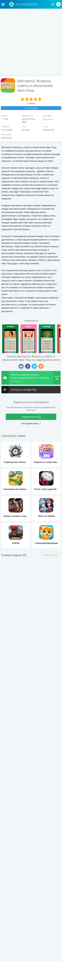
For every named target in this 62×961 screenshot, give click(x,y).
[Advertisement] (31, 44)
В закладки (32, 108)
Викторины (48, 119)
